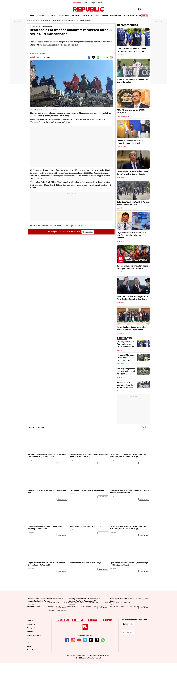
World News (121, 177)
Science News (121, 146)
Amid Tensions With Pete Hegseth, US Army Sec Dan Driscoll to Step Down (132, 297)
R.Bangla (92, 3)
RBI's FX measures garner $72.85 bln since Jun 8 (132, 111)
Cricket (119, 85)
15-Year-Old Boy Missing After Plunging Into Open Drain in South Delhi (133, 267)
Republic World (77, 3)
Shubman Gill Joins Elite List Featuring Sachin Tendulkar (132, 80)
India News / (36, 20)
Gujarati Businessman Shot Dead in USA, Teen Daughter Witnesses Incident (131, 235)
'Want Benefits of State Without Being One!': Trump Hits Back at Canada (132, 172)
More (143, 16)
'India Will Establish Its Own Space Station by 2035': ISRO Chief (131, 142)
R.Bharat (85, 3)
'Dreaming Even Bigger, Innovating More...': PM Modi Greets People (131, 328)
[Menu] (138, 9)
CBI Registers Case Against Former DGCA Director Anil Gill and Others (131, 50)
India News (34, 57)
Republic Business (123, 116)
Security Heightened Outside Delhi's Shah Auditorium (126, 371)
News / (29, 20)
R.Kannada (99, 3)
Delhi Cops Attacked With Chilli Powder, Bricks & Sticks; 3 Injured (133, 203)
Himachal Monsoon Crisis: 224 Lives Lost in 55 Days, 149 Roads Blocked (126, 359)
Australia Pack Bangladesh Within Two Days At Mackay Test (126, 386)
